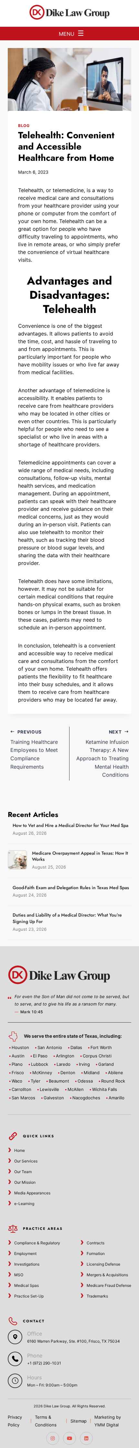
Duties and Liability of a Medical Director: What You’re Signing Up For (67, 918)
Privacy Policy (15, 1420)
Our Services (25, 1161)
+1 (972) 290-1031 (44, 1363)
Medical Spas (26, 1285)
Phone (34, 1355)
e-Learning (24, 1203)
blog (23, 125)
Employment (25, 1253)
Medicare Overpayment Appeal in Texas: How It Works (80, 856)
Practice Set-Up (29, 1296)
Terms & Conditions (46, 1420)
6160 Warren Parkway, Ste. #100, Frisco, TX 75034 (73, 1341)
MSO (18, 1274)
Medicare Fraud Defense (109, 1285)
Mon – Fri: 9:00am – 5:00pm (52, 1385)
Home (19, 1150)
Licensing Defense (103, 1264)
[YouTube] (69, 1438)
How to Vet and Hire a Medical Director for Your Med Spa (70, 825)
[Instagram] (52, 1438)
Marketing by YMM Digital (107, 1420)
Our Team (23, 1171)
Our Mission (25, 1182)
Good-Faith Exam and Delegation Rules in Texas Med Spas (71, 887)
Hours (34, 1377)
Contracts (95, 1242)
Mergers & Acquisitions (107, 1274)
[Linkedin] (86, 1438)
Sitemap (78, 1421)
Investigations (26, 1264)
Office (34, 1333)
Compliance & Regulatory (37, 1242)
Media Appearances (32, 1192)
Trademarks (97, 1296)
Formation (96, 1253)
